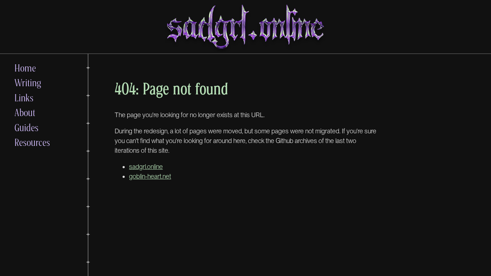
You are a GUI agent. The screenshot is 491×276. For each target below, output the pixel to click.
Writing (27, 82)
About (24, 112)
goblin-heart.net (150, 176)
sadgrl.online (146, 166)
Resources (32, 142)
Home (25, 68)
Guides (26, 127)
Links (23, 98)
